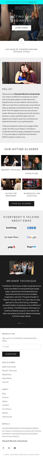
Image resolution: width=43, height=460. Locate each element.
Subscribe (11, 354)
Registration (7, 374)
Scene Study (32, 2)
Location (5, 405)
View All (5, 382)
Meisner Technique (11, 170)
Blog (4, 393)
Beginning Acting (9, 367)
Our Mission (6, 409)
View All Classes (21, 204)
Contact (5, 397)
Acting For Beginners (11, 194)
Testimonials (7, 417)
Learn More (21, 31)
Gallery (5, 401)
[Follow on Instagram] (9, 448)
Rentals (5, 413)
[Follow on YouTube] (15, 448)
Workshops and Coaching (32, 194)
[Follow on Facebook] (3, 448)
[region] (21, 22)
